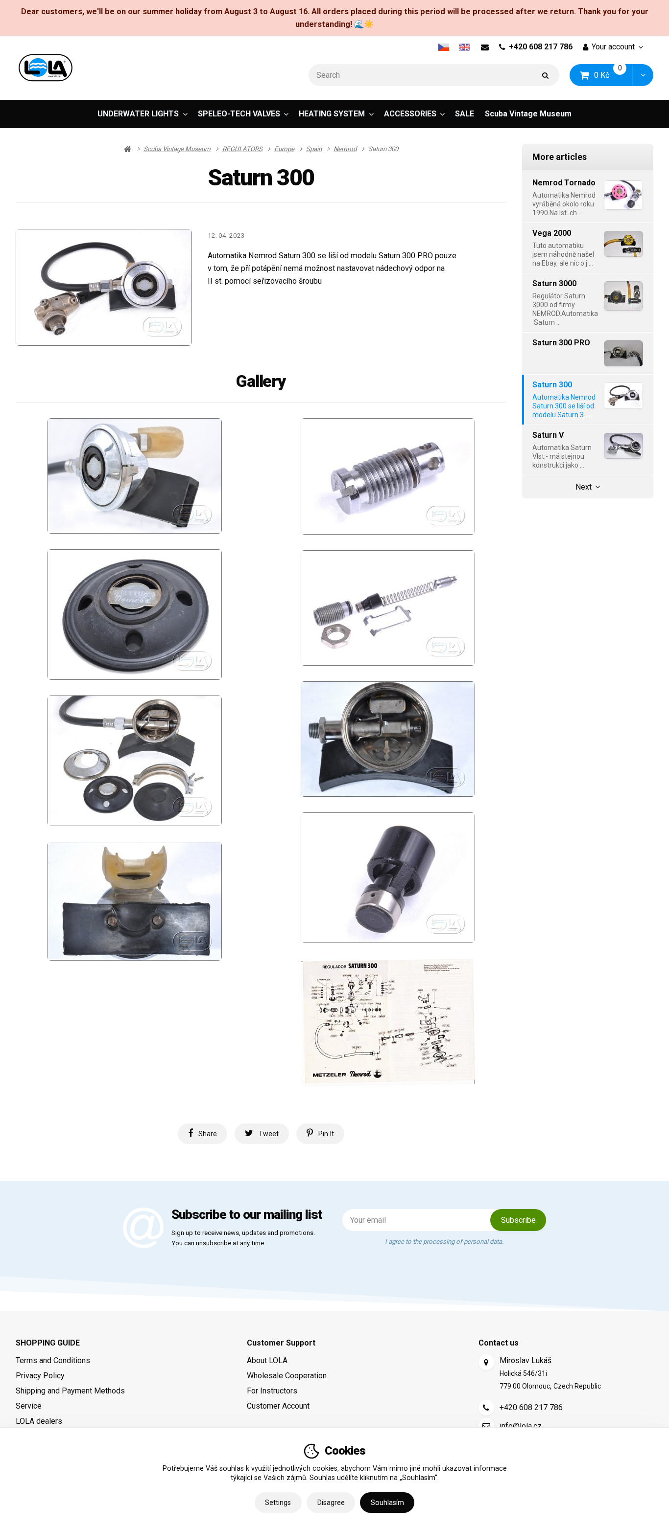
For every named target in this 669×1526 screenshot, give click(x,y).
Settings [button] (278, 1502)
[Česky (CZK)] (443, 47)
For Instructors (272, 1390)
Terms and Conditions (53, 1360)
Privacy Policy (40, 1375)
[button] (642, 75)
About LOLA (267, 1360)
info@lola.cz (521, 1426)
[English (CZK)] (465, 47)
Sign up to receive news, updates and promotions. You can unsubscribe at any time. (243, 1238)
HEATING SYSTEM (332, 113)
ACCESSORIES (410, 113)
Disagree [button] (331, 1502)
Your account (613, 46)
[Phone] (486, 1407)
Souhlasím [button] (387, 1502)
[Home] (45, 68)
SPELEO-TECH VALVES (239, 113)
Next (583, 487)
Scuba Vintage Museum (528, 113)
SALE (464, 113)
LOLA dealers (39, 1421)
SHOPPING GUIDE (48, 1342)
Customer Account (278, 1406)
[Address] (486, 1362)
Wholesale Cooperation (287, 1375)
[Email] (485, 47)
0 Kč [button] (613, 74)
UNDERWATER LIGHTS (138, 113)
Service (29, 1406)
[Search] (545, 75)
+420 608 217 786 (541, 46)
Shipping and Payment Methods (70, 1390)
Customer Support (281, 1342)
